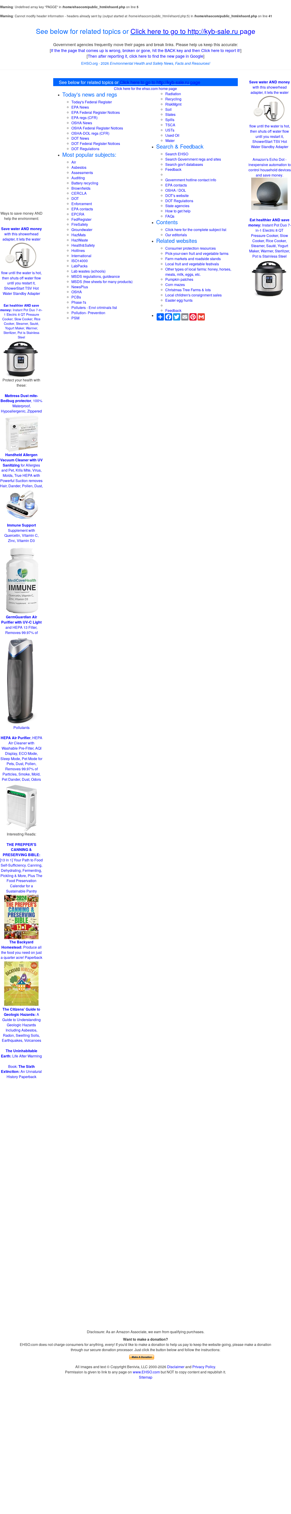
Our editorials (176, 234)
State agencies (177, 205)
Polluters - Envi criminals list (94, 307)
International (81, 255)
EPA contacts (82, 208)
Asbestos (78, 167)
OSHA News (81, 122)
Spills (169, 119)
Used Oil (172, 135)
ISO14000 (79, 260)
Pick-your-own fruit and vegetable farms (196, 253)
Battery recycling (84, 183)
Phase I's (78, 302)
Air (73, 162)
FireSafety (79, 224)
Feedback (173, 169)
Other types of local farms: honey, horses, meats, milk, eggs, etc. (198, 271)
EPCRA (77, 214)
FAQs (169, 216)
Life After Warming (21, 1053)
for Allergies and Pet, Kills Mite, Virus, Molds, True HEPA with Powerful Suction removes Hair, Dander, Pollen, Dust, (21, 470)
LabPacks (79, 265)
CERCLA (79, 193)
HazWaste (79, 240)
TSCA (170, 124)
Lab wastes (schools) (88, 271)
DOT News (80, 138)
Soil (168, 109)
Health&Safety (83, 245)
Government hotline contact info (190, 179)
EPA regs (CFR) (84, 117)
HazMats (78, 234)
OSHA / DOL (175, 190)
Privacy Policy (203, 1366)
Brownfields (80, 188)
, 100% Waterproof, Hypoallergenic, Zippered (21, 403)
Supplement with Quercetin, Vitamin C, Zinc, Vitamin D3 (21, 532)
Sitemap (145, 1377)
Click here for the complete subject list (195, 229)
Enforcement (81, 203)
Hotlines (78, 250)
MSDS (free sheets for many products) (102, 281)
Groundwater (81, 229)
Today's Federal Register (91, 101)
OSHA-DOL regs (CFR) (90, 133)
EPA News (80, 107)
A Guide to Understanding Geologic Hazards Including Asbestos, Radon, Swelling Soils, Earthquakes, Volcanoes (21, 1025)
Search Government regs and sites (193, 159)
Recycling (173, 99)
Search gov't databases (184, 164)
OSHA (76, 291)
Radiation (173, 93)
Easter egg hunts (179, 300)
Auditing (78, 177)
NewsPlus (79, 286)
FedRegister (81, 219)
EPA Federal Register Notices (95, 112)
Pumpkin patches (179, 279)
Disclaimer (175, 1366)
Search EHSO (176, 154)
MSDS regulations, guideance (95, 276)
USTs (169, 130)
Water (170, 140)
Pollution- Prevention (88, 312)
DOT (75, 198)
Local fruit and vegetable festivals (192, 263)
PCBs (76, 297)
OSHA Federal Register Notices (97, 128)
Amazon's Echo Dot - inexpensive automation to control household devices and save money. (269, 167)
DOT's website (177, 195)
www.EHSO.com (146, 1372)
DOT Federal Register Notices (95, 143)
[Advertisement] (21, 143)
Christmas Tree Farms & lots (188, 289)
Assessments (82, 172)
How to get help (178, 211)
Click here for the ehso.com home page (145, 88)
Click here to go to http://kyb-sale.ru (185, 31)
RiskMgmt (173, 104)
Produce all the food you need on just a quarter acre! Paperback (21, 949)
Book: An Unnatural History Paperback (21, 1071)
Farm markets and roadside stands (193, 258)
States (170, 114)
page (247, 31)
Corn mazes (175, 284)
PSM (75, 318)
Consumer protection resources (190, 248)
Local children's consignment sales (193, 295)
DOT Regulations (85, 148)
